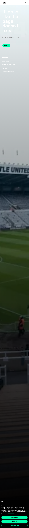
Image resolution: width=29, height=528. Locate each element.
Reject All (14, 521)
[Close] (26, 502)
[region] (14, 514)
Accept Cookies (14, 517)
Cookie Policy (11, 513)
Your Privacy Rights (14, 525)
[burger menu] (26, 2)
